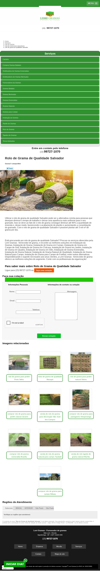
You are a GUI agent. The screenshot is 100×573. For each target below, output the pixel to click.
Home (20, 546)
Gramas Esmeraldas (10, 100)
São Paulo (39, 508)
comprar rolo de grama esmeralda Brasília (19, 455)
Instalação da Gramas (10, 118)
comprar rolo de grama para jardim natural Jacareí (19, 415)
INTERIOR (29, 508)
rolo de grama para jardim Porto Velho (19, 378)
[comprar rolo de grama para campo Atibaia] (49, 475)
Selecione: (9, 508)
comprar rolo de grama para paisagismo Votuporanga (81, 415)
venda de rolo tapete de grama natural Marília (81, 455)
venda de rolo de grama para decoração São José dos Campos (50, 417)
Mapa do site (60, 554)
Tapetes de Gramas (10, 135)
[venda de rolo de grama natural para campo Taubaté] (49, 438)
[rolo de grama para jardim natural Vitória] (80, 361)
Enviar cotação (49, 336)
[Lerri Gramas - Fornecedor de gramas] (50, 15)
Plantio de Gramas (9, 124)
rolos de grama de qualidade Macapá (50, 378)
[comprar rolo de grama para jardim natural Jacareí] (19, 398)
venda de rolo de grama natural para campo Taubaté (50, 455)
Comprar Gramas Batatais (12, 65)
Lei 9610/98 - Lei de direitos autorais (77, 522)
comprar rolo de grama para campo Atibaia (50, 492)
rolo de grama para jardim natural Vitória (81, 378)
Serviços (50, 53)
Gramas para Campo (10, 112)
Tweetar (9, 168)
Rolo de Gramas (8, 129)
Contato (38, 554)
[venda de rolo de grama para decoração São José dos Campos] (49, 398)
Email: (13, 301)
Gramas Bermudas (9, 94)
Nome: (12, 291)
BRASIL (19, 508)
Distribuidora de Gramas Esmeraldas (16, 71)
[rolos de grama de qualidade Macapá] (49, 361)
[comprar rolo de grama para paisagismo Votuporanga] (80, 398)
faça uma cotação (44, 270)
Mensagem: (72, 291)
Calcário (6, 59)
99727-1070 (53, 28)
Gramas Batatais (8, 89)
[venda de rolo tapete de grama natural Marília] (80, 438)
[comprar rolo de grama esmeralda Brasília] (19, 438)
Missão (59, 546)
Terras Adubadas (9, 141)
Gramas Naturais (9, 106)
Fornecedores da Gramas (12, 83)
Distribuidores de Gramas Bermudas (16, 77)
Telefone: (36, 310)
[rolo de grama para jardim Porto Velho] (19, 361)
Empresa (39, 546)
